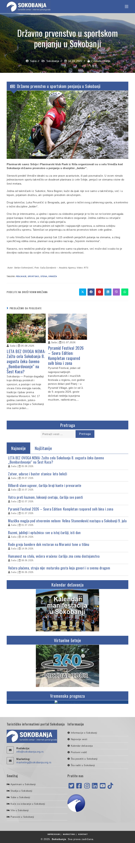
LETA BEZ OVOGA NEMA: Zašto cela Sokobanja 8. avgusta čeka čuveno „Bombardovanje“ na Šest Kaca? (26, 361)
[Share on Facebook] (91, 292)
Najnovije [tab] (18, 448)
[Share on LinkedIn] (107, 292)
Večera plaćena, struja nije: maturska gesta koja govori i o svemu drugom (59, 568)
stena (43, 276)
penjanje (21, 276)
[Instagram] (87, 786)
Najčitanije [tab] (43, 448)
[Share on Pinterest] (99, 292)
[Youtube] (102, 786)
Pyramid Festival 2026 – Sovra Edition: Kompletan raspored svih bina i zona (66, 355)
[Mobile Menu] (126, 6)
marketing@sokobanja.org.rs (33, 762)
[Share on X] (82, 292)
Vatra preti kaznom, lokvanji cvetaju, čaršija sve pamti (45, 497)
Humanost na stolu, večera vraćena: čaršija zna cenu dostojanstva (53, 556)
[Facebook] (79, 786)
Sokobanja (52, 60)
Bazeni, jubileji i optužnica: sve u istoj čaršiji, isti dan (44, 532)
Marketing (69, 834)
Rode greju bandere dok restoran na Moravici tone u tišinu (48, 544)
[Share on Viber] (116, 292)
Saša (33, 60)
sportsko (33, 276)
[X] (71, 786)
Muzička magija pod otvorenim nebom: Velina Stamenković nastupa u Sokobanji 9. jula (67, 520)
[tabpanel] (67, 515)
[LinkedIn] (95, 786)
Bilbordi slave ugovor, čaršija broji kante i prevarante (44, 485)
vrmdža (52, 276)
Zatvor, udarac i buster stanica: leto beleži (37, 473)
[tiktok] (110, 786)
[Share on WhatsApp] (124, 292)
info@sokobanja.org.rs (30, 751)
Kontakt (83, 834)
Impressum (53, 834)
